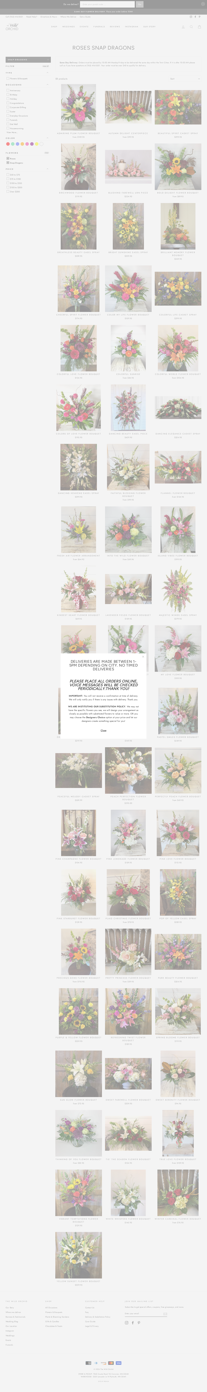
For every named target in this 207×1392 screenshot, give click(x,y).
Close (103, 730)
